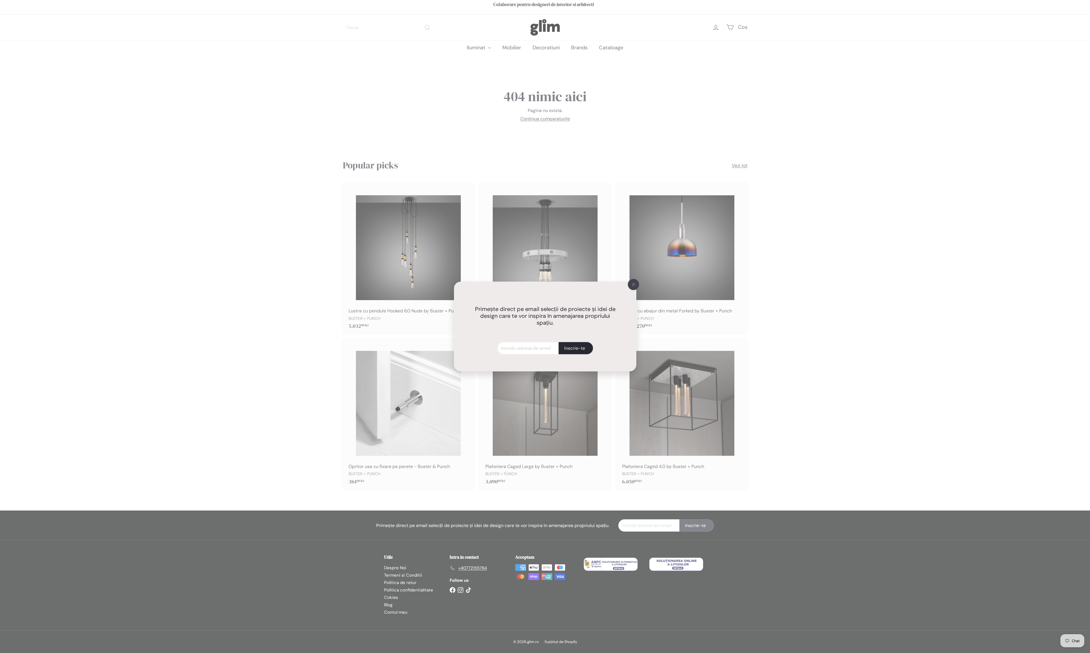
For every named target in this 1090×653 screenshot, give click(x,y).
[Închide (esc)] (633, 284)
